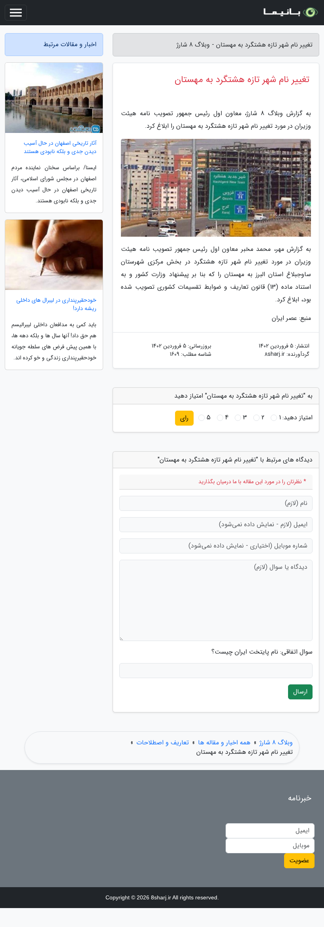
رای (184, 418)
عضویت (299, 860)
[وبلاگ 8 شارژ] (290, 12)
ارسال (300, 692)
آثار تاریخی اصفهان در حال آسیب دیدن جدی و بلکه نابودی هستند (60, 147)
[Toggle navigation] (16, 13)
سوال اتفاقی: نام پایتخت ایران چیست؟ (262, 652)
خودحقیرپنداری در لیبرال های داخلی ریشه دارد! (56, 304)
